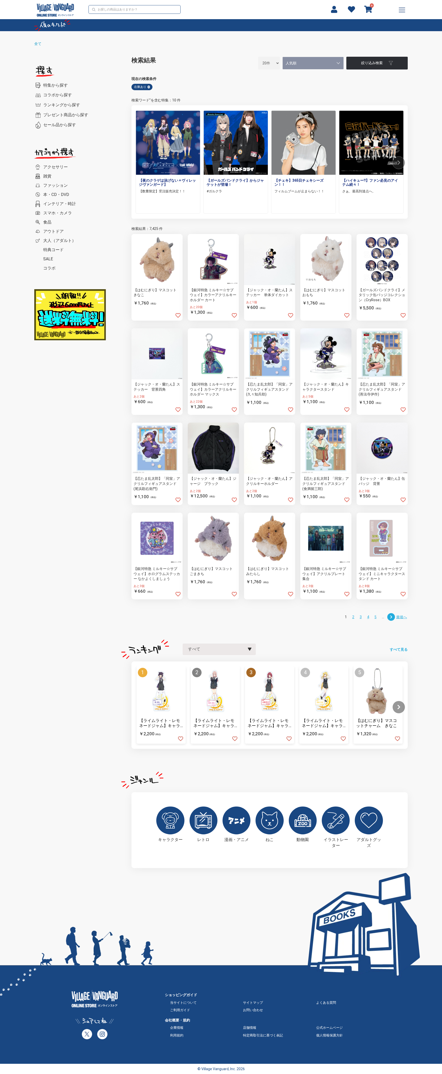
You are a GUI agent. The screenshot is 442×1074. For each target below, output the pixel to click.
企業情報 (176, 1028)
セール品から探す (59, 124)
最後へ (401, 617)
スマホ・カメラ (57, 213)
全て (37, 44)
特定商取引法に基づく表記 (263, 1035)
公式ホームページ (329, 1028)
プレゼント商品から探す (65, 114)
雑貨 (47, 176)
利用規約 (176, 1035)
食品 (47, 222)
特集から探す (55, 85)
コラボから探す (57, 94)
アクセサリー (55, 167)
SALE (48, 258)
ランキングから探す (61, 104)
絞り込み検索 (372, 63)
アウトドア (53, 231)
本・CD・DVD (56, 194)
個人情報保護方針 (329, 1035)
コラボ (49, 268)
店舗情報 (249, 1028)
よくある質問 (326, 1003)
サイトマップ (253, 1003)
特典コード (53, 249)
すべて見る (399, 649)
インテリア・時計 (59, 203)
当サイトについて (183, 1003)
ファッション (55, 185)
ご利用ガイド (180, 1010)
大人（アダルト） (59, 240)
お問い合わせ (253, 1010)
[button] (398, 162)
